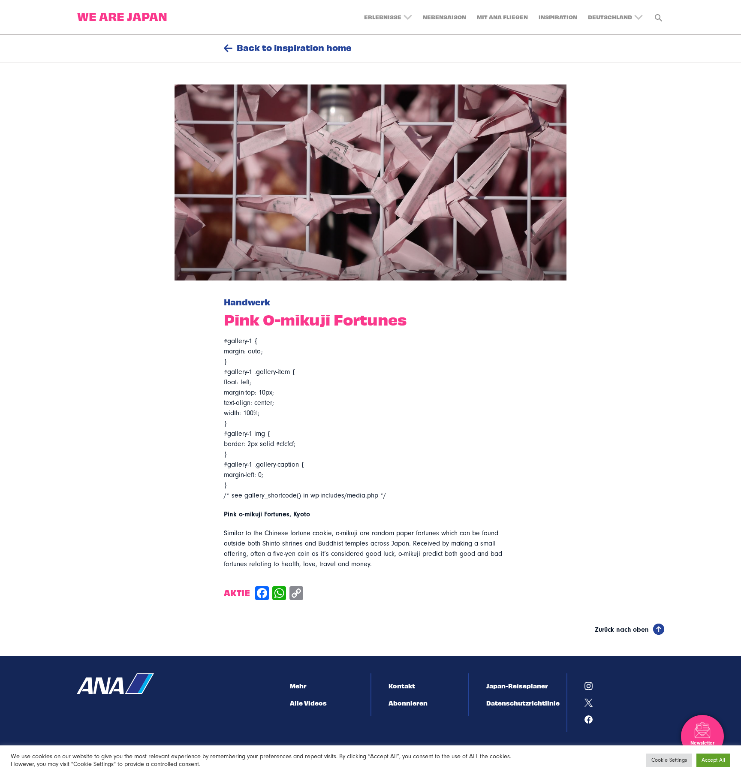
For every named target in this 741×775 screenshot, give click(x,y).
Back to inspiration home (294, 47)
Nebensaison (444, 17)
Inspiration (558, 17)
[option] (370, 182)
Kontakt (402, 686)
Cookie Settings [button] (669, 760)
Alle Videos (308, 703)
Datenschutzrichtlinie (523, 703)
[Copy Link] (296, 594)
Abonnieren (408, 703)
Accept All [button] (713, 760)
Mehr (298, 686)
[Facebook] (262, 594)
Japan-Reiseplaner (517, 686)
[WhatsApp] (279, 594)
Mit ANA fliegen (502, 17)
